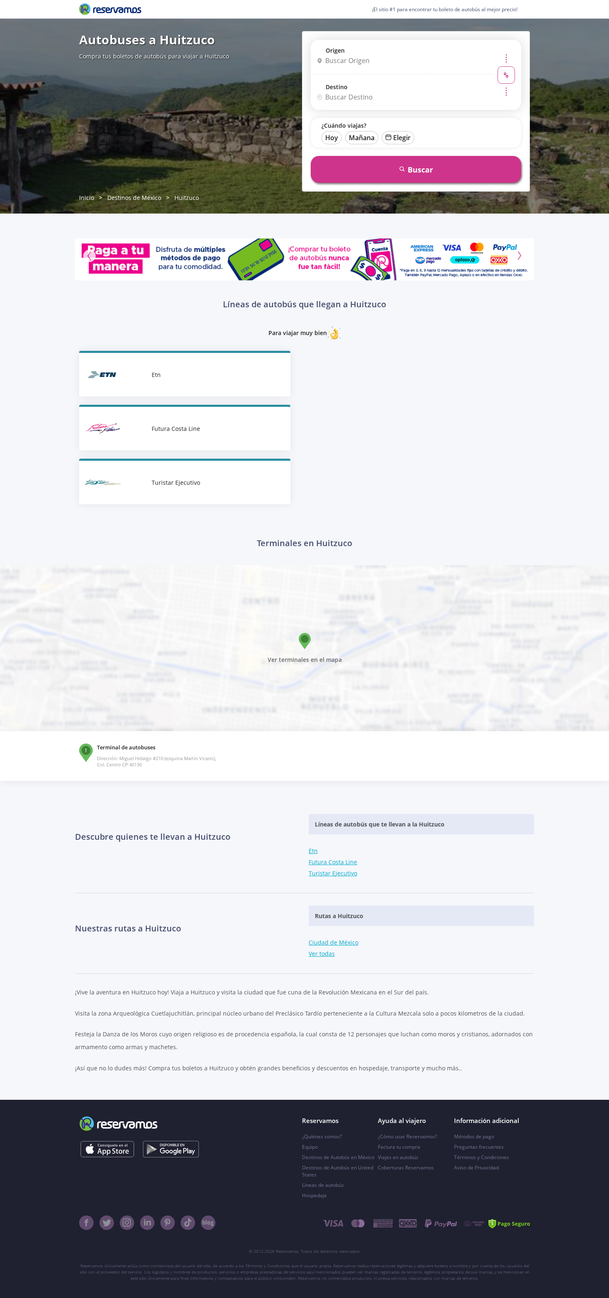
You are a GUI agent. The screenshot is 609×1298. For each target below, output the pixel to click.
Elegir (402, 137)
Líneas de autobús (323, 1185)
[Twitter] (106, 1222)
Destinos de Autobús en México (338, 1157)
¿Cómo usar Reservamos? (407, 1136)
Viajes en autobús (398, 1157)
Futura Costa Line (333, 862)
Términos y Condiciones (481, 1157)
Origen (335, 50)
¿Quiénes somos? (322, 1136)
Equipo (310, 1146)
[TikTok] (188, 1222)
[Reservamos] (110, 9)
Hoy (331, 137)
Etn (313, 851)
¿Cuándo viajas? (343, 125)
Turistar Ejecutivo (333, 873)
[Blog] (208, 1222)
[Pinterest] (167, 1222)
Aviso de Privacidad (476, 1167)
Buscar (420, 170)
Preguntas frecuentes (479, 1146)
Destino (337, 87)
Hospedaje (314, 1195)
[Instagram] (127, 1222)
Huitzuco (186, 198)
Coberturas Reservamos (406, 1167)
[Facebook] (86, 1222)
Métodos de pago (474, 1136)
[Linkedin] (147, 1222)
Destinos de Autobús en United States (337, 1171)
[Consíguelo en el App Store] (107, 1149)
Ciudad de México (333, 942)
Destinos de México (134, 198)
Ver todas (322, 954)
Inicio (86, 198)
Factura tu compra (399, 1146)
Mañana (362, 137)
